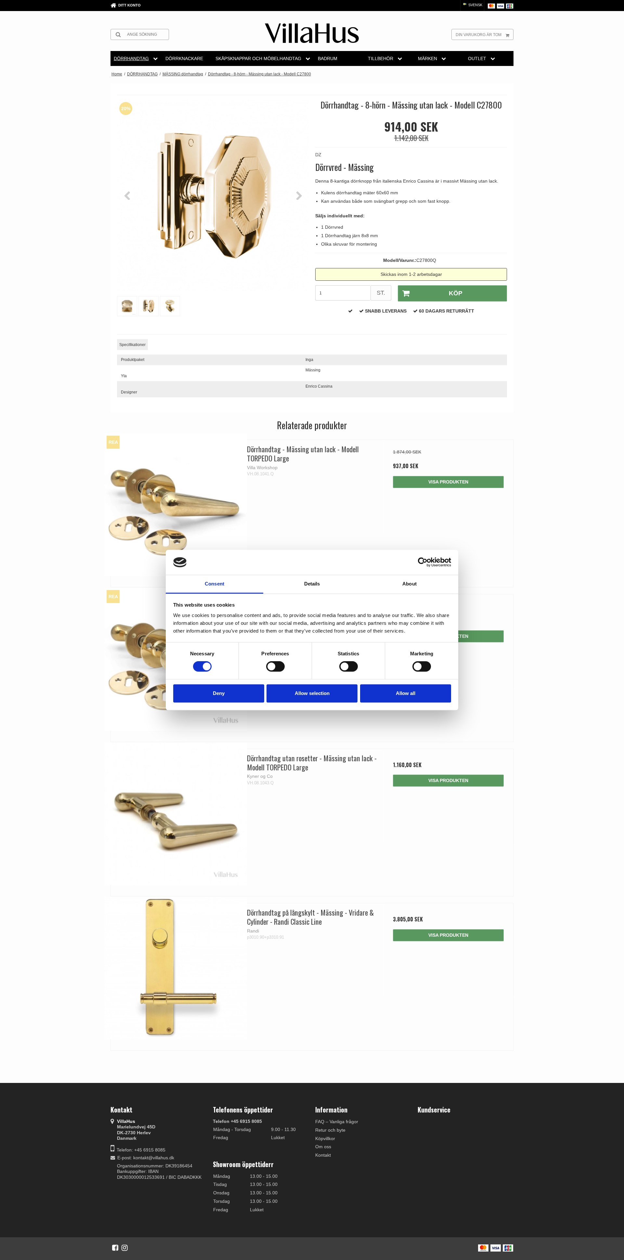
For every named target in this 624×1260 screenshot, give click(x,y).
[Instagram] (125, 1247)
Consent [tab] (214, 583)
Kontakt (323, 1155)
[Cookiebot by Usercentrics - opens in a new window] (422, 562)
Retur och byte (330, 1130)
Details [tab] (312, 583)
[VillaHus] (312, 33)
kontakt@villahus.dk (153, 1157)
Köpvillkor (325, 1138)
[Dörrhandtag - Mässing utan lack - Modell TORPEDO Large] (175, 504)
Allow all (405, 693)
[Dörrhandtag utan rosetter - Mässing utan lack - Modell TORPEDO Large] (175, 813)
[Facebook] (115, 1247)
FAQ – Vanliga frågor (336, 1121)
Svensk (474, 5)
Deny (219, 693)
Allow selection (312, 693)
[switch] (275, 666)
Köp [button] (455, 293)
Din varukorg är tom (478, 34)
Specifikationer (132, 344)
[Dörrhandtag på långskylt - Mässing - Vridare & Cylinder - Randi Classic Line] (175, 968)
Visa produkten (448, 481)
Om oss (323, 1146)
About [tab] (409, 583)
